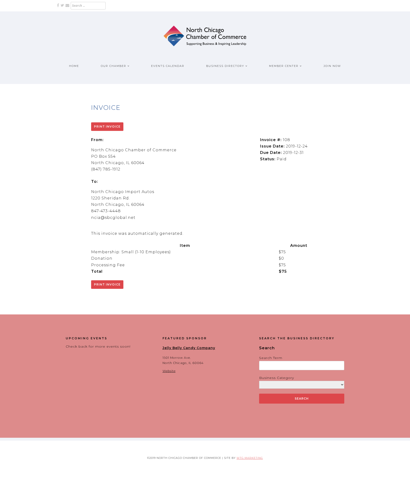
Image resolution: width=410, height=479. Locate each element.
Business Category (276, 378)
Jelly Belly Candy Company (189, 348)
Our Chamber (113, 66)
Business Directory (225, 66)
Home (74, 66)
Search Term (270, 358)
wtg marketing (250, 458)
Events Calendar (167, 66)
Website (169, 371)
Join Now (332, 66)
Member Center (283, 66)
